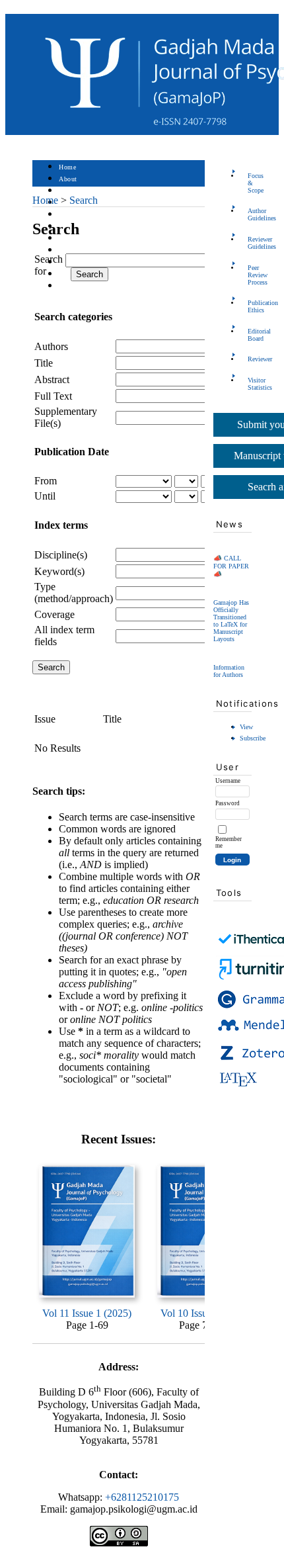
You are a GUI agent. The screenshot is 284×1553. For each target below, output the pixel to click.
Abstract (51, 379)
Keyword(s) (59, 571)
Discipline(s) (60, 554)
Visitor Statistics (252, 384)
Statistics (73, 250)
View (246, 727)
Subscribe (253, 738)
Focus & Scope (252, 183)
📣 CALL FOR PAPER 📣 (231, 566)
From (45, 480)
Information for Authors (228, 671)
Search (68, 214)
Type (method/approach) (73, 592)
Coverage (54, 614)
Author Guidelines (252, 214)
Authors (51, 346)
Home (67, 167)
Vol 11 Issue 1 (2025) (86, 1313)
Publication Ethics (252, 306)
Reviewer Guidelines (252, 243)
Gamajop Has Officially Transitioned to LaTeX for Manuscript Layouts (231, 621)
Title (43, 363)
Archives (72, 238)
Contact (70, 286)
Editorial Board (252, 335)
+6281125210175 (142, 1497)
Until (44, 496)
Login (68, 191)
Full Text (53, 396)
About (68, 179)
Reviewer (252, 359)
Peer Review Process (252, 275)
